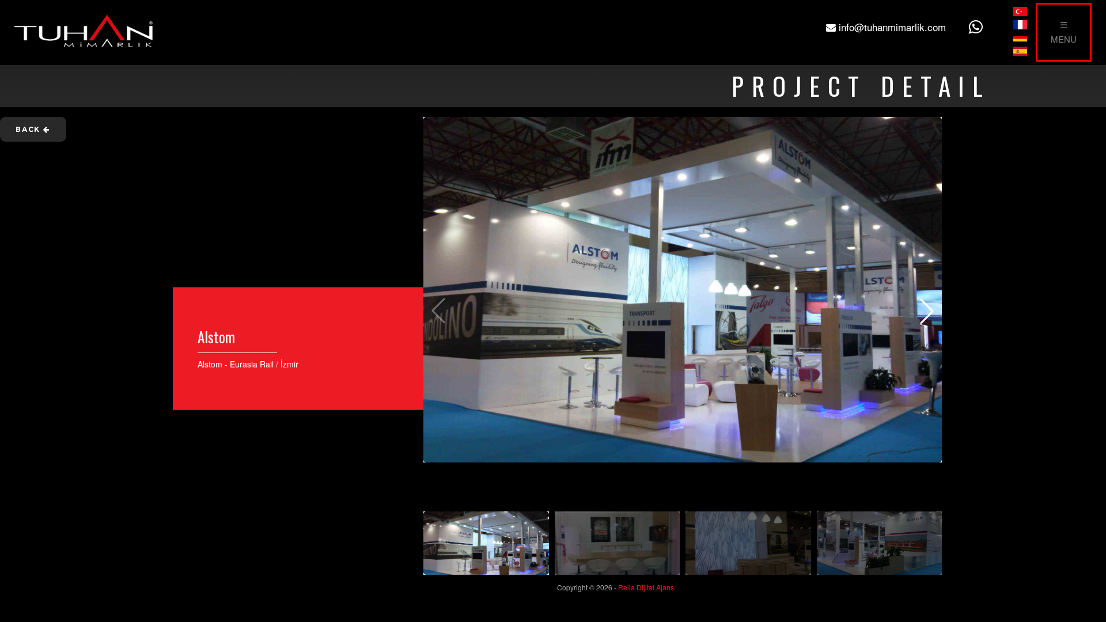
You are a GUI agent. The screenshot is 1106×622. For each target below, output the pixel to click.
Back (29, 129)
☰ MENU (1064, 31)
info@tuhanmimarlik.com (891, 27)
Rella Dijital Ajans (646, 587)
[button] (927, 311)
